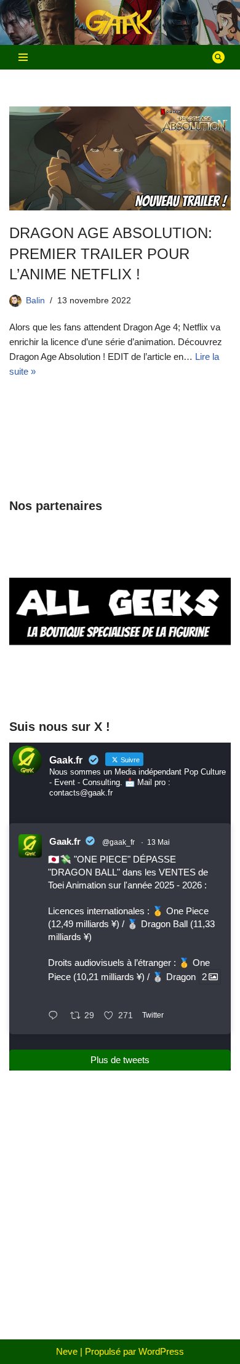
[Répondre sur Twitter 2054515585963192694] (56, 1016)
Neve (67, 1351)
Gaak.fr (65, 841)
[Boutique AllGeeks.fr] (120, 684)
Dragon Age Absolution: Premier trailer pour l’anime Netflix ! (110, 253)
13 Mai (158, 842)
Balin (35, 300)
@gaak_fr (118, 842)
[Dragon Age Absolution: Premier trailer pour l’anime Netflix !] (120, 158)
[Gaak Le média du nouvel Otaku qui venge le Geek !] (120, 22)
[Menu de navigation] (23, 57)
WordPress (161, 1351)
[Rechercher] (218, 57)
